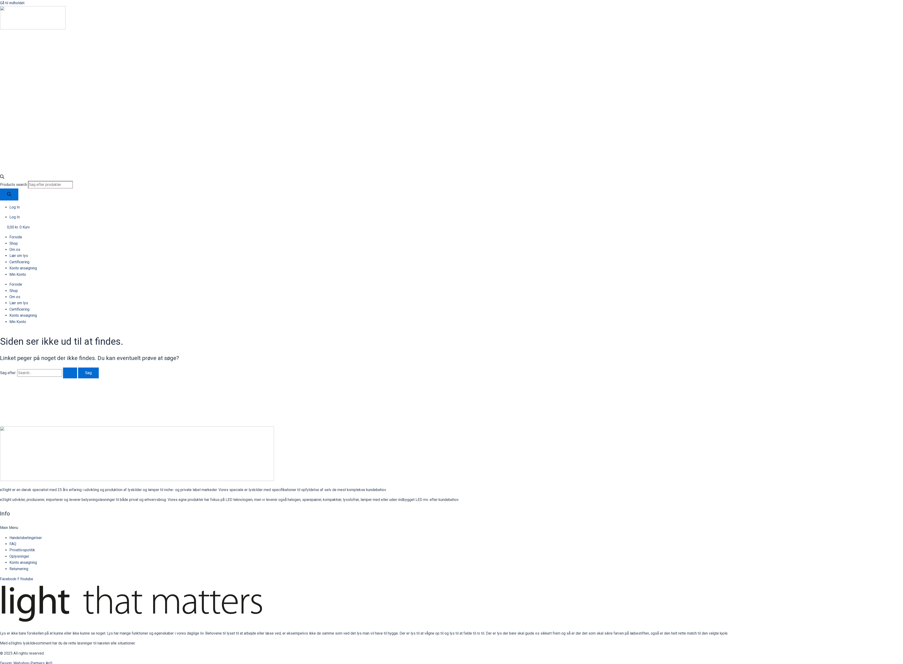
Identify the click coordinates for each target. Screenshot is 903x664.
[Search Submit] (70, 373)
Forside (15, 237)
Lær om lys (18, 255)
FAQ (12, 544)
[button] (451, 528)
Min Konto (17, 274)
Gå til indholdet (12, 3)
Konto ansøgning (23, 268)
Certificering (19, 262)
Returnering (18, 569)
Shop (13, 243)
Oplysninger (19, 556)
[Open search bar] (2, 177)
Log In (14, 207)
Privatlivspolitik (22, 550)
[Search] (9, 194)
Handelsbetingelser (25, 538)
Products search (14, 184)
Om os (14, 249)
